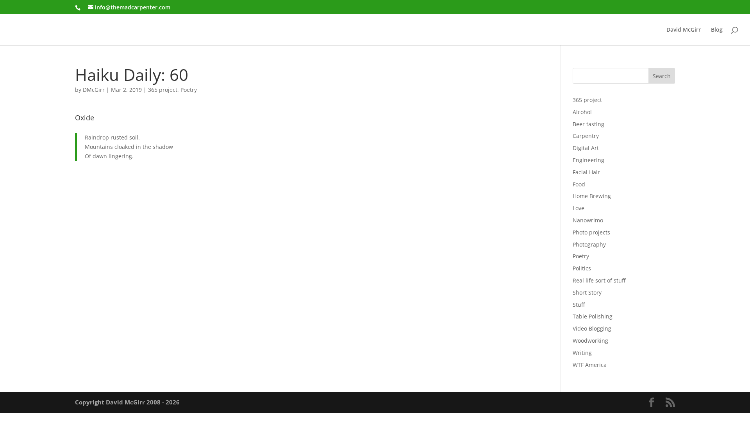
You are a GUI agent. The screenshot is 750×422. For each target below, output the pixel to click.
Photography (589, 244)
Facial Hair (586, 172)
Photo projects (591, 232)
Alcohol (582, 112)
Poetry (188, 89)
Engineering (588, 160)
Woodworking (590, 340)
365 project (162, 89)
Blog (717, 30)
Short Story (587, 292)
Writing (582, 352)
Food (579, 184)
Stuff (579, 304)
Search (662, 76)
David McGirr (683, 30)
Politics (582, 268)
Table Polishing (592, 316)
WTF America (590, 364)
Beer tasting (588, 124)
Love (578, 208)
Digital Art (586, 148)
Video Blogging (592, 328)
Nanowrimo (588, 220)
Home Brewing (592, 196)
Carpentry (586, 135)
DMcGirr (94, 89)
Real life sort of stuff (599, 280)
